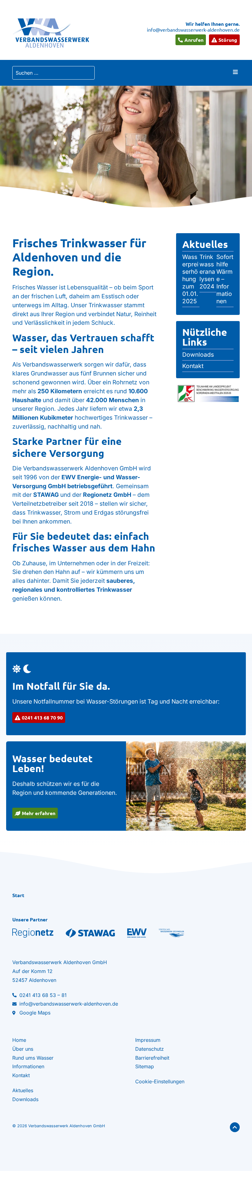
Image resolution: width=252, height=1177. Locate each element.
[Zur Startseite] (50, 33)
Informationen (28, 1066)
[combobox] (53, 73)
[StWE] (171, 933)
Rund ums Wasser (32, 1058)
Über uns (22, 1049)
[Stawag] (90, 933)
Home (19, 1040)
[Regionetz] (32, 933)
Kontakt (21, 1075)
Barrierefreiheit (152, 1058)
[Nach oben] (235, 1127)
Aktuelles (205, 244)
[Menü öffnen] (235, 72)
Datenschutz (149, 1049)
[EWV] (137, 933)
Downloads (25, 1099)
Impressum (147, 1040)
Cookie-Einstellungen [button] (159, 1081)
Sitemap (144, 1066)
